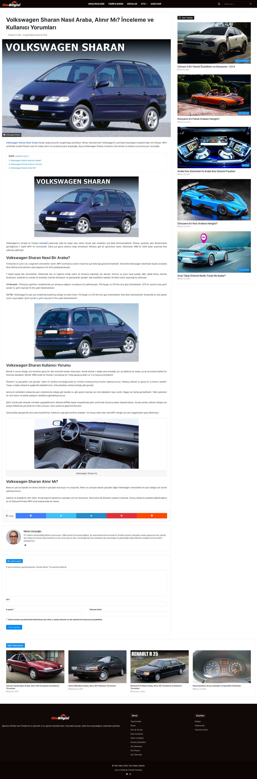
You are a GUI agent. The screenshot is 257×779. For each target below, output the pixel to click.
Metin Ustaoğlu (32, 531)
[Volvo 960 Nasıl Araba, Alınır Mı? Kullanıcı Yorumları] (97, 666)
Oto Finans (135, 750)
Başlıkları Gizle (21, 156)
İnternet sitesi (96, 609)
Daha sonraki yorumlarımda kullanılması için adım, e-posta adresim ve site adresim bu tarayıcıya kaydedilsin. (55, 619)
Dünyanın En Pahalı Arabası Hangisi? (198, 118)
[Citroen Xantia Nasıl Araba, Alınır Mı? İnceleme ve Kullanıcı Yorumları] (35, 666)
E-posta (10, 609)
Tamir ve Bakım (137, 738)
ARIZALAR (132, 4)
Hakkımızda (200, 725)
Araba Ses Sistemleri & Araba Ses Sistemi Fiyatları (206, 171)
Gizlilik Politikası (135, 770)
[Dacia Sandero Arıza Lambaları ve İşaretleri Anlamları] (222, 666)
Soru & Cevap (136, 730)
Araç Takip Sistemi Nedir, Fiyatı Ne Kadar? (201, 275)
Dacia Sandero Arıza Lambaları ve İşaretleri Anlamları (217, 686)
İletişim (198, 721)
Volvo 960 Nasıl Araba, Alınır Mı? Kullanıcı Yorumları (92, 686)
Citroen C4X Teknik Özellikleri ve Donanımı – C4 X (206, 66)
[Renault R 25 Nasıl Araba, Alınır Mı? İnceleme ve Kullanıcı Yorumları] (160, 666)
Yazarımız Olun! (201, 730)
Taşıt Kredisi (136, 721)
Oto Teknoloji (136, 755)
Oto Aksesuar (136, 746)
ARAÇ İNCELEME (96, 4)
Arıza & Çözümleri (138, 742)
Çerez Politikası (121, 770)
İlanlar (133, 725)
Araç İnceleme (137, 734)
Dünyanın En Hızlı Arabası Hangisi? (197, 223)
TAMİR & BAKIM (115, 4)
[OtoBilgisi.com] (15, 4)
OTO (143, 4)
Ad (8, 599)
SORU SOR (156, 4)
